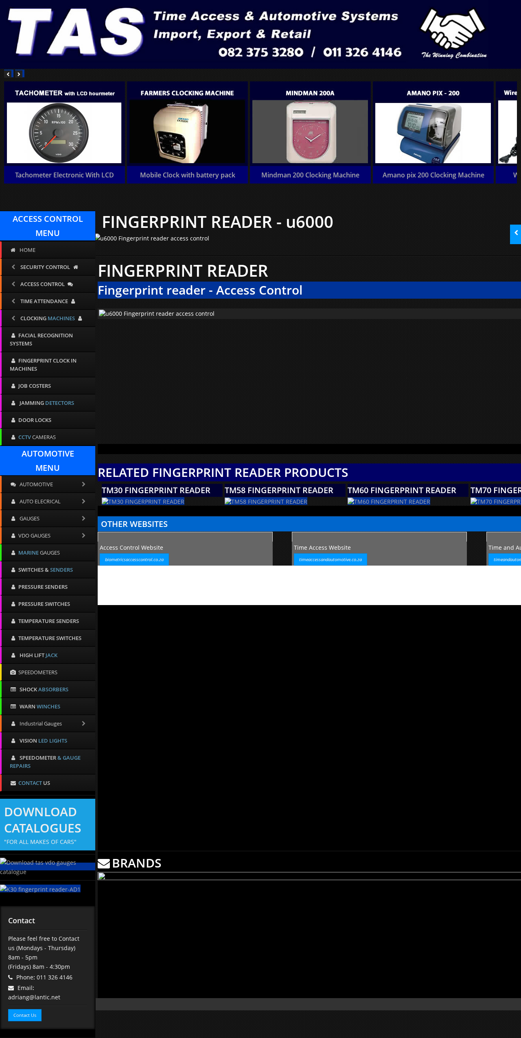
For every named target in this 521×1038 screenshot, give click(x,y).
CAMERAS (37, 437)
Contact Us (24, 1015)
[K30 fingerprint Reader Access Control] (40, 888)
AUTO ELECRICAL (39, 501)
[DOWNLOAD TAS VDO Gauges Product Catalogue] (47, 866)
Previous (104, 312)
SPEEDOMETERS (37, 672)
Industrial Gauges (40, 723)
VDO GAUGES (34, 535)
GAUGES (28, 518)
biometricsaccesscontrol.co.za (134, 559)
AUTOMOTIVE (35, 484)
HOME (26, 249)
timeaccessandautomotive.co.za (330, 559)
